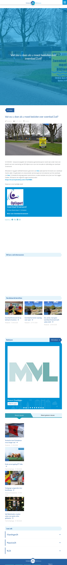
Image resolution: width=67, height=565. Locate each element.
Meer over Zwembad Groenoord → (18, 214)
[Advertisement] (33, 237)
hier (38, 171)
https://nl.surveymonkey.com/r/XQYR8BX (18, 180)
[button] (24, 408)
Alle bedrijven (54, 340)
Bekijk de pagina (13, 404)
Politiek (10, 110)
